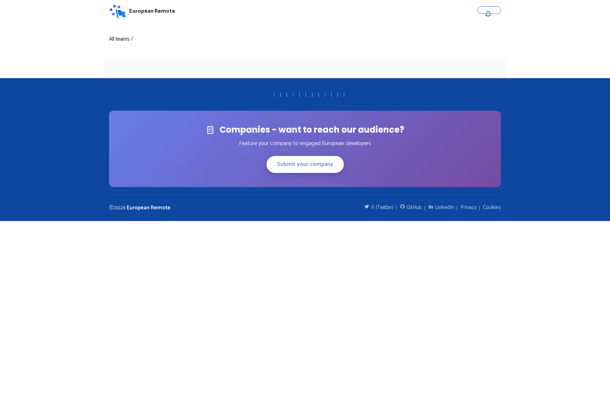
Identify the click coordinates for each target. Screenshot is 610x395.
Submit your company (305, 164)
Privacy (468, 208)
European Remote (149, 207)
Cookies (492, 208)
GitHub (413, 208)
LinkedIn (443, 208)
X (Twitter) (382, 208)
